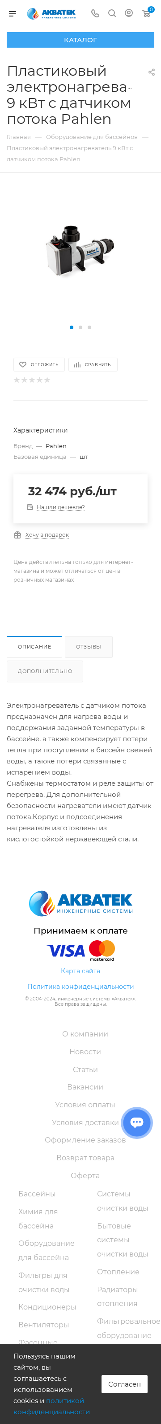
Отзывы (89, 647)
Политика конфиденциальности (80, 987)
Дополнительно (45, 671)
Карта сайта (80, 971)
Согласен (124, 1384)
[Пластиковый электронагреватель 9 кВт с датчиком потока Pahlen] (80, 254)
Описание (34, 647)
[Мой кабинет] (129, 14)
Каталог (80, 40)
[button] (71, 327)
